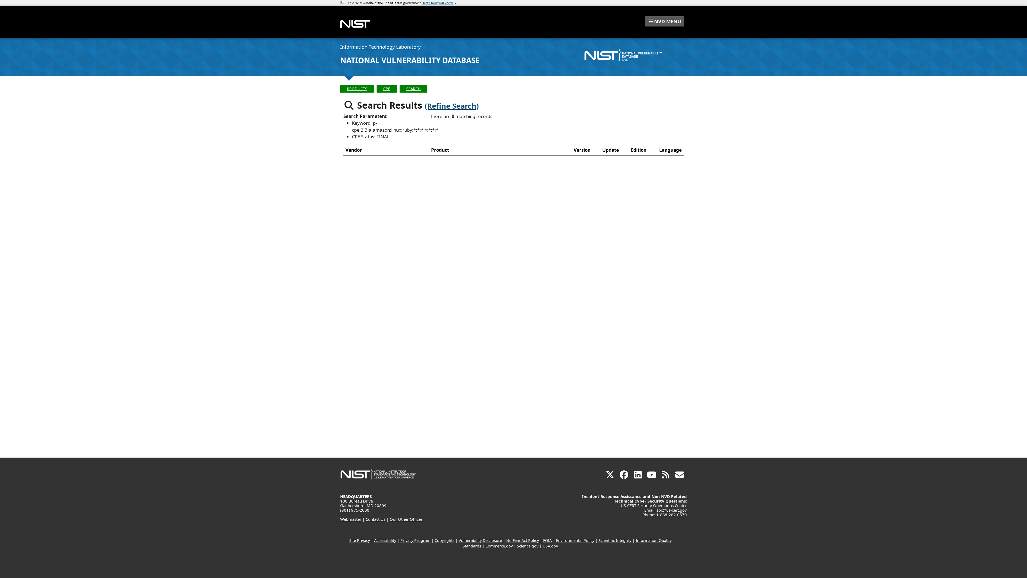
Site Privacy (359, 540)
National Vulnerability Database (410, 60)
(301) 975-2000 (354, 510)
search (413, 88)
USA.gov (550, 546)
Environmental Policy (575, 540)
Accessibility (385, 540)
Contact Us (375, 519)
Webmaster (350, 519)
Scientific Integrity (615, 540)
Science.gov (527, 546)
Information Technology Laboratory (380, 47)
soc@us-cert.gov (672, 510)
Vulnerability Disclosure (480, 540)
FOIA (547, 540)
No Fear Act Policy (522, 540)
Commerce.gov (499, 546)
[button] (664, 21)
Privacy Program (415, 540)
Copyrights (444, 540)
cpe (386, 88)
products (357, 88)
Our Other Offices (406, 519)
